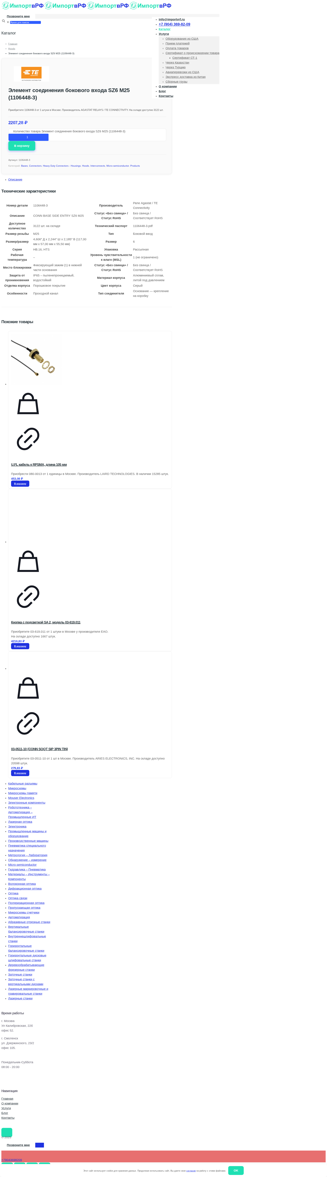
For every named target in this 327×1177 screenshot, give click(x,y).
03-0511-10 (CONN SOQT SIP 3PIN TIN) (39, 749)
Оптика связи (17, 898)
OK (236, 1170)
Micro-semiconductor (117, 165)
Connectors (35, 165)
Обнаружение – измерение (27, 860)
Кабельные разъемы (22, 783)
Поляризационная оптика (26, 903)
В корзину (21, 146)
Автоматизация (19, 917)
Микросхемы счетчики (23, 912)
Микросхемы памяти (22, 793)
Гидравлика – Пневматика (27, 869)
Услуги (6, 1108)
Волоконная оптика (22, 884)
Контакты (7, 1118)
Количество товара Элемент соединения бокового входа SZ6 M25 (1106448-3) (69, 131)
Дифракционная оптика (25, 888)
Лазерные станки (20, 998)
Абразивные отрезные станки (29, 922)
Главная (12, 43)
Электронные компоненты (26, 802)
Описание (15, 179)
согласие (191, 1170)
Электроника (17, 826)
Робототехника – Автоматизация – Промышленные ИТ (22, 812)
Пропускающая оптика (24, 907)
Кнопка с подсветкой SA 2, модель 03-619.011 (45, 622)
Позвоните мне (18, 16)
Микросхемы (17, 788)
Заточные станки (20, 974)
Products (135, 165)
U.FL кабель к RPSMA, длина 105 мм (39, 464)
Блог (4, 1113)
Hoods (11, 48)
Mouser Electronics (21, 798)
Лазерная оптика (20, 821)
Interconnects (97, 165)
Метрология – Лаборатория (27, 855)
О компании (9, 1103)
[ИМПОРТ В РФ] (86, 9)
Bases (24, 165)
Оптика (13, 893)
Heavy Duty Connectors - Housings (62, 165)
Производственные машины (28, 841)
